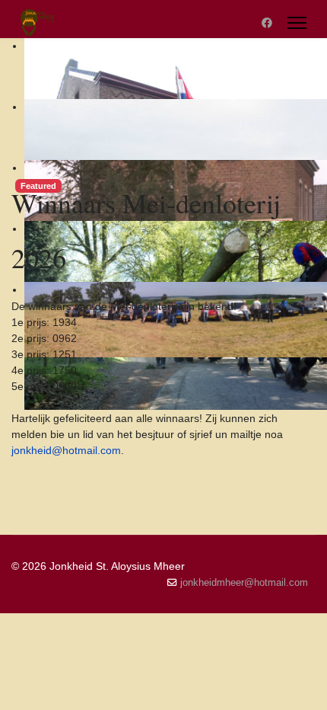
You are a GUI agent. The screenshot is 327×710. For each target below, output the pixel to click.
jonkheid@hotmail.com (66, 450)
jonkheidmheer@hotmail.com (244, 582)
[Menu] (296, 23)
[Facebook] (267, 23)
